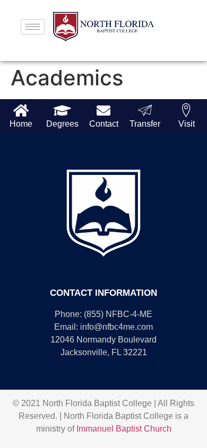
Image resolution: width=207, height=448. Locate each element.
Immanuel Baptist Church (123, 428)
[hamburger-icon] (33, 26)
